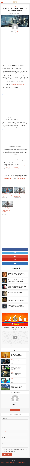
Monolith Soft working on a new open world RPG (16, 387)
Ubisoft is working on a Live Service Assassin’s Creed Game (19, 195)
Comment (4, 418)
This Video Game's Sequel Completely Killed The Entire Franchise (16, 307)
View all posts (15, 410)
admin (19, 13)
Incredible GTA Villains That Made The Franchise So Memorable (17, 299)
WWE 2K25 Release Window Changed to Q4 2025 (16, 381)
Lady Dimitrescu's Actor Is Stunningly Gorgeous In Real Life (17, 293)
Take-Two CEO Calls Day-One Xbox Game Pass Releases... (16, 368)
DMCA (7, 462)
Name (4, 432)
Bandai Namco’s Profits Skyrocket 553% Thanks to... (16, 375)
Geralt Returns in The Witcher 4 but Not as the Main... (16, 362)
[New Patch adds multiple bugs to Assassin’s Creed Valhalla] (7, 204)
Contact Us (3, 462)
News (15, 6)
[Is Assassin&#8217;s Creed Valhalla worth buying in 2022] (7, 190)
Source (3, 92)
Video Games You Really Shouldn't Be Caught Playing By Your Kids (17, 274)
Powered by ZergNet (24, 268)
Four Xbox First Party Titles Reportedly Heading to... (16, 355)
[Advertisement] (15, 49)
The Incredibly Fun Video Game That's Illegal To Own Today (16, 280)
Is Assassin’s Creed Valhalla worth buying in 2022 (7, 195)
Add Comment (12, 13)
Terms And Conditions (20, 462)
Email (3, 437)
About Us (3, 463)
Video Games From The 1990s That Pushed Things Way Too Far (17, 286)
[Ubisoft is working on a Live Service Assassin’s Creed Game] (19, 190)
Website (4, 443)
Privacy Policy (12, 462)
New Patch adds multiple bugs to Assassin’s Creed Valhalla (6, 209)
